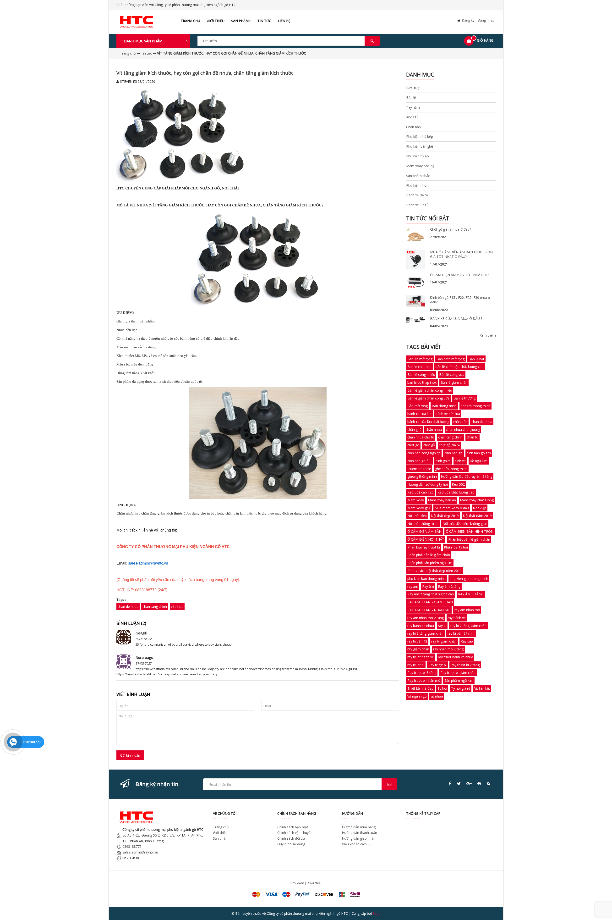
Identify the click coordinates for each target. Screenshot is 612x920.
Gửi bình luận (130, 755)
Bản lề (411, 97)
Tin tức (264, 20)
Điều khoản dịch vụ (357, 844)
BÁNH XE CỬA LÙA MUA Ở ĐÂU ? (456, 318)
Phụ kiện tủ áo (417, 156)
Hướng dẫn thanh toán (359, 832)
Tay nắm (413, 107)
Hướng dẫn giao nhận (358, 838)
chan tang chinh (154, 606)
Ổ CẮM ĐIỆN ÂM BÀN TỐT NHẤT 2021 (460, 274)
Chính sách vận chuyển (294, 832)
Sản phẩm (240, 20)
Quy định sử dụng (291, 844)
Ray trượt (413, 87)
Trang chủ (190, 20)
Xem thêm (488, 335)
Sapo (377, 913)
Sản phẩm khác (418, 175)
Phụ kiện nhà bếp (419, 136)
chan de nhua (128, 606)
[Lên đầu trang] (601, 909)
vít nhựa (177, 606)
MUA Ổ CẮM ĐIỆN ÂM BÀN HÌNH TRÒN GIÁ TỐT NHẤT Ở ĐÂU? (461, 254)
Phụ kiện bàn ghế (419, 146)
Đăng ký (468, 20)
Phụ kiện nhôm (418, 185)
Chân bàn (413, 127)
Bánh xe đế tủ (417, 195)
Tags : (121, 599)
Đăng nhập (486, 20)
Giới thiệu (215, 20)
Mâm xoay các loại (420, 166)
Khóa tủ (412, 117)
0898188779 (132, 846)
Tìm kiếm (297, 883)
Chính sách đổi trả (291, 838)
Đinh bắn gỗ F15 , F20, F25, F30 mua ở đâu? (460, 300)
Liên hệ (284, 20)
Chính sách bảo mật (292, 827)
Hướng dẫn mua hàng (359, 827)
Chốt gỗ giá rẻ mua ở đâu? (450, 229)
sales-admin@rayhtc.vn (140, 852)
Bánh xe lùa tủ (417, 205)
